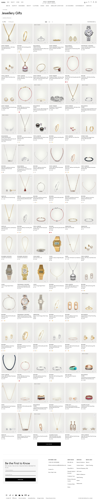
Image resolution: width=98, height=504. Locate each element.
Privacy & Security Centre (72, 480)
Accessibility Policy (31, 498)
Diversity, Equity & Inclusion (71, 472)
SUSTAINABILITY (80, 5)
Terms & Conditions (22, 498)
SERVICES (88, 5)
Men (8, 2)
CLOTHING (36, 5)
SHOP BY (14, 5)
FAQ (87, 468)
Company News (71, 484)
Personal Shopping (81, 468)
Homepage (5, 9)
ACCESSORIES (70, 5)
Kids (22, 2)
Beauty (13, 2)
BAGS (47, 5)
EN (84, 2)
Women (3, 2)
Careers (69, 465)
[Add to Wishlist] (15, 43)
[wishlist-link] (91, 2)
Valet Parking (80, 477)
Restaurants (79, 483)
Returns (87, 462)
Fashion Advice (80, 465)
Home (17, 2)
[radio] (46, 22)
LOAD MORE (49, 444)
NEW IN (8, 5)
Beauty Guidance (81, 462)
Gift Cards (79, 471)
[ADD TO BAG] (13, 43)
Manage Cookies (40, 498)
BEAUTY (29, 5)
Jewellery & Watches (7, 18)
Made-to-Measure (81, 474)
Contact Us (50, 469)
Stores (69, 487)
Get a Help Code (52, 472)
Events (78, 480)
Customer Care (71, 476)
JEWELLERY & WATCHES (57, 5)
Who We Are (70, 462)
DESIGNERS (22, 5)
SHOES (42, 5)
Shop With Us (70, 468)
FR (86, 2)
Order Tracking (89, 465)
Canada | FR (8, 498)
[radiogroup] (49, 22)
